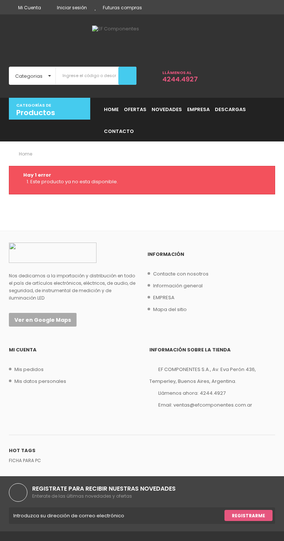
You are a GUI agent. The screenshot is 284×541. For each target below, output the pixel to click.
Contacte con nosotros (181, 273)
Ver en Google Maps (42, 320)
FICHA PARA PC (25, 460)
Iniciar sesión (72, 7)
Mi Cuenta (29, 7)
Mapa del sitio (170, 309)
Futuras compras (122, 7)
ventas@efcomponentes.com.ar (212, 404)
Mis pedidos (29, 369)
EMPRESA (164, 297)
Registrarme (248, 515)
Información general (178, 285)
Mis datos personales (40, 381)
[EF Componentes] (142, 40)
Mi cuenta (23, 349)
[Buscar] (127, 76)
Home (25, 154)
